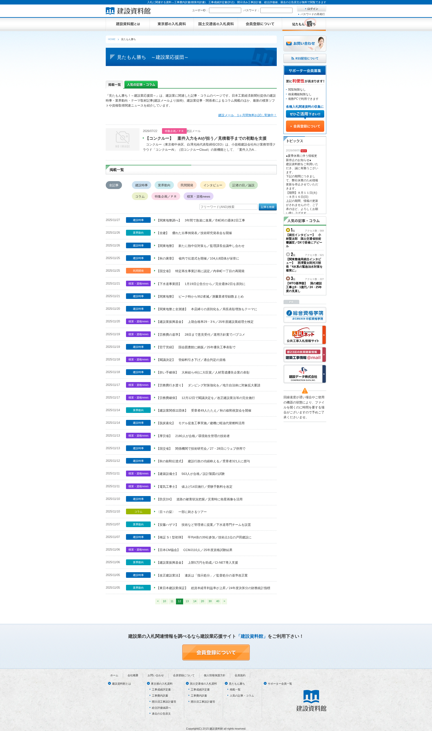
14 (194, 601)
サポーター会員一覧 (280, 683)
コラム (140, 196)
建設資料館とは (121, 683)
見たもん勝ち (237, 683)
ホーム (114, 675)
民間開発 (187, 185)
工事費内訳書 (160, 695)
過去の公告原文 (161, 713)
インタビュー (212, 185)
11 (172, 601)
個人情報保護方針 (214, 675)
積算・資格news (198, 196)
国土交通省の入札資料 (203, 683)
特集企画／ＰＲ (166, 196)
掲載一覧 (235, 689)
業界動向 (164, 185)
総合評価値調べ (161, 707)
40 (217, 601)
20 (202, 601)
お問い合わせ (156, 675)
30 (210, 601)
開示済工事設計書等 (164, 701)
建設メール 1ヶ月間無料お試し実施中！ (247, 115)
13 (187, 601)
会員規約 (240, 675)
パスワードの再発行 (313, 14)
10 (164, 601)
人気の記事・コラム (242, 695)
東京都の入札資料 (162, 683)
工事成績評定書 (161, 689)
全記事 (114, 185)
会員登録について (184, 675)
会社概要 (133, 675)
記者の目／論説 (243, 185)
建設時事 (141, 185)
